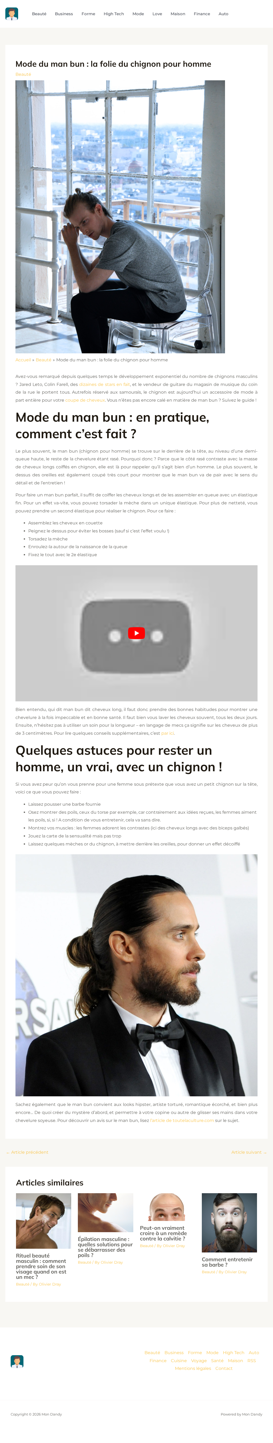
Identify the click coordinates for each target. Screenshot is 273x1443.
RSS (251, 1360)
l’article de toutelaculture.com (182, 1120)
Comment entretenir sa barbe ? (227, 1262)
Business (174, 1352)
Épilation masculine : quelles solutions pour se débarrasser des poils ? (105, 1247)
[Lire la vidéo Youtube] (136, 633)
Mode (212, 1352)
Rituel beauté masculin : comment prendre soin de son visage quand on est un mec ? (41, 1266)
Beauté (23, 74)
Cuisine (179, 1360)
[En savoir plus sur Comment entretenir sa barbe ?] (229, 1222)
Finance (158, 1360)
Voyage (199, 1360)
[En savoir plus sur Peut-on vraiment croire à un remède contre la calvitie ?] (167, 1206)
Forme (195, 1352)
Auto (254, 1352)
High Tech (233, 1352)
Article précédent (27, 1152)
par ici (167, 733)
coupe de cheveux (85, 400)
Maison (235, 1360)
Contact (224, 1368)
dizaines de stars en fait (104, 384)
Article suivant (249, 1152)
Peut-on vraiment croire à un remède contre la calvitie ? (163, 1233)
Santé (217, 1360)
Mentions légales (193, 1368)
